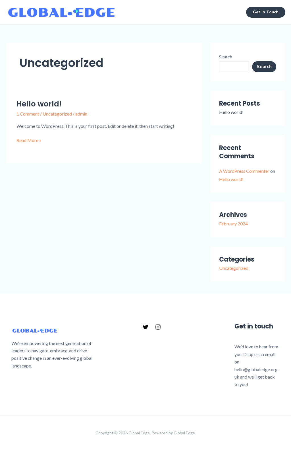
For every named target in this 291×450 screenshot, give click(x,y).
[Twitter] (145, 327)
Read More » (28, 140)
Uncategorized (57, 113)
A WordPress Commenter (244, 171)
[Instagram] (158, 327)
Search (225, 56)
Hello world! (38, 104)
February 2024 (233, 223)
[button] (265, 12)
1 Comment (27, 113)
